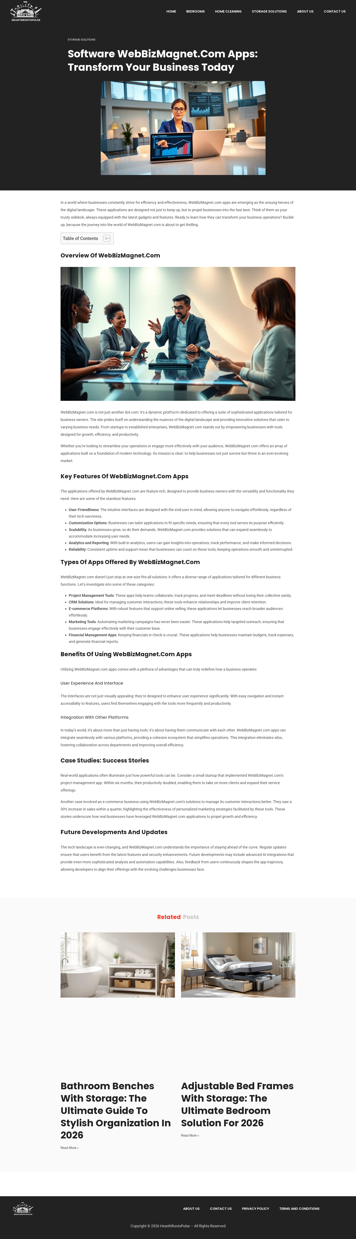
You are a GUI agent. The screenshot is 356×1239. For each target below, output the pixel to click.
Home (171, 11)
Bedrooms (195, 11)
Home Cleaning (228, 11)
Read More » (70, 1148)
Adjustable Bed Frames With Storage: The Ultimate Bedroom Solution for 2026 (237, 1104)
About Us (305, 11)
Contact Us (335, 11)
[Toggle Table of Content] (104, 238)
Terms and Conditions (299, 1208)
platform (171, 412)
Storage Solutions (269, 11)
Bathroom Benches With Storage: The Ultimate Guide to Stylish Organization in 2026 (116, 1110)
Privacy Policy (255, 1208)
